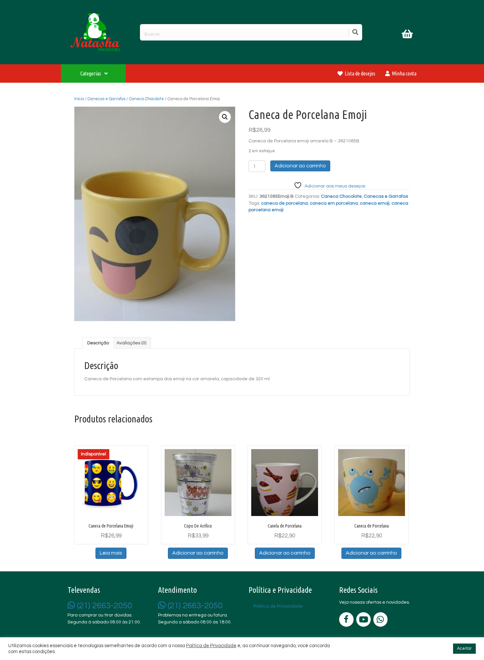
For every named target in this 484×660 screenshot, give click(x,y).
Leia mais (111, 553)
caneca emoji (375, 203)
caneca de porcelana (284, 203)
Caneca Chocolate (146, 99)
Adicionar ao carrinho (300, 165)
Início (79, 99)
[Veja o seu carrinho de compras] (408, 35)
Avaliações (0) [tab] (131, 343)
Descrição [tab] (98, 343)
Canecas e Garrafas (106, 99)
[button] (225, 117)
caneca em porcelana (334, 203)
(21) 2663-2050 (103, 605)
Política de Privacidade (211, 645)
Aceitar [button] (464, 648)
